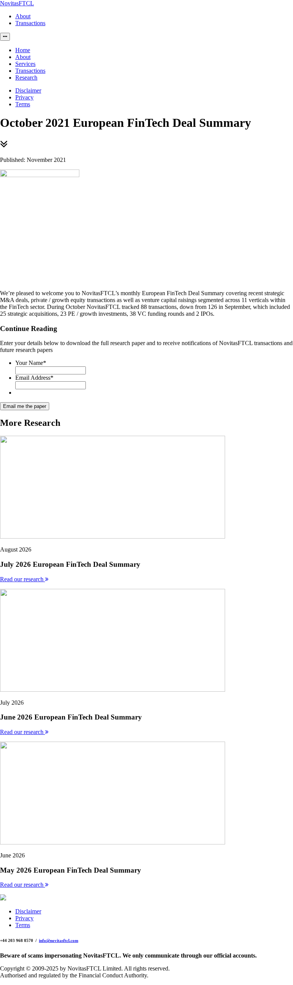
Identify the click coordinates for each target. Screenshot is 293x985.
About (23, 16)
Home (22, 50)
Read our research (22, 579)
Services (25, 64)
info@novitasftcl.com (58, 940)
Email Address (34, 377)
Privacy (24, 97)
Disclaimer (28, 90)
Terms (22, 104)
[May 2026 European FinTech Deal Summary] (112, 842)
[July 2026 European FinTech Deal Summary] (112, 536)
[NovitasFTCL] (3, 898)
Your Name (30, 363)
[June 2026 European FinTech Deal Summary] (112, 689)
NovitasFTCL (17, 3)
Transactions (30, 23)
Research (26, 77)
